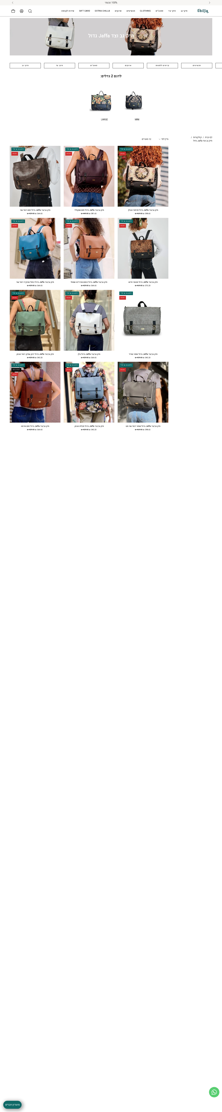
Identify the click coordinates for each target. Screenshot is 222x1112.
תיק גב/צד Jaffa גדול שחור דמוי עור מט (143, 426)
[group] (111, 2)
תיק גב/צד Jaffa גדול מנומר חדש (143, 282)
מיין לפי (164, 139)
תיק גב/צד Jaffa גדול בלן (89, 354)
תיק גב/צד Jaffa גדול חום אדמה (35, 426)
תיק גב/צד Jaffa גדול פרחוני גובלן (143, 210)
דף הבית (208, 137)
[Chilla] (203, 11)
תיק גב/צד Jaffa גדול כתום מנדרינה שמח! (89, 282)
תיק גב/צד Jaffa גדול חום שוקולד (89, 210)
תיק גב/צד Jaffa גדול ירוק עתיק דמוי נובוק (35, 354)
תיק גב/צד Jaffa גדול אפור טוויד (143, 354)
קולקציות (197, 137)
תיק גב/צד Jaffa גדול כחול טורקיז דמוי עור (35, 282)
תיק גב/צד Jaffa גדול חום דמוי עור (35, 210)
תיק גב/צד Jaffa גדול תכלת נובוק (89, 426)
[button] (102, 11)
